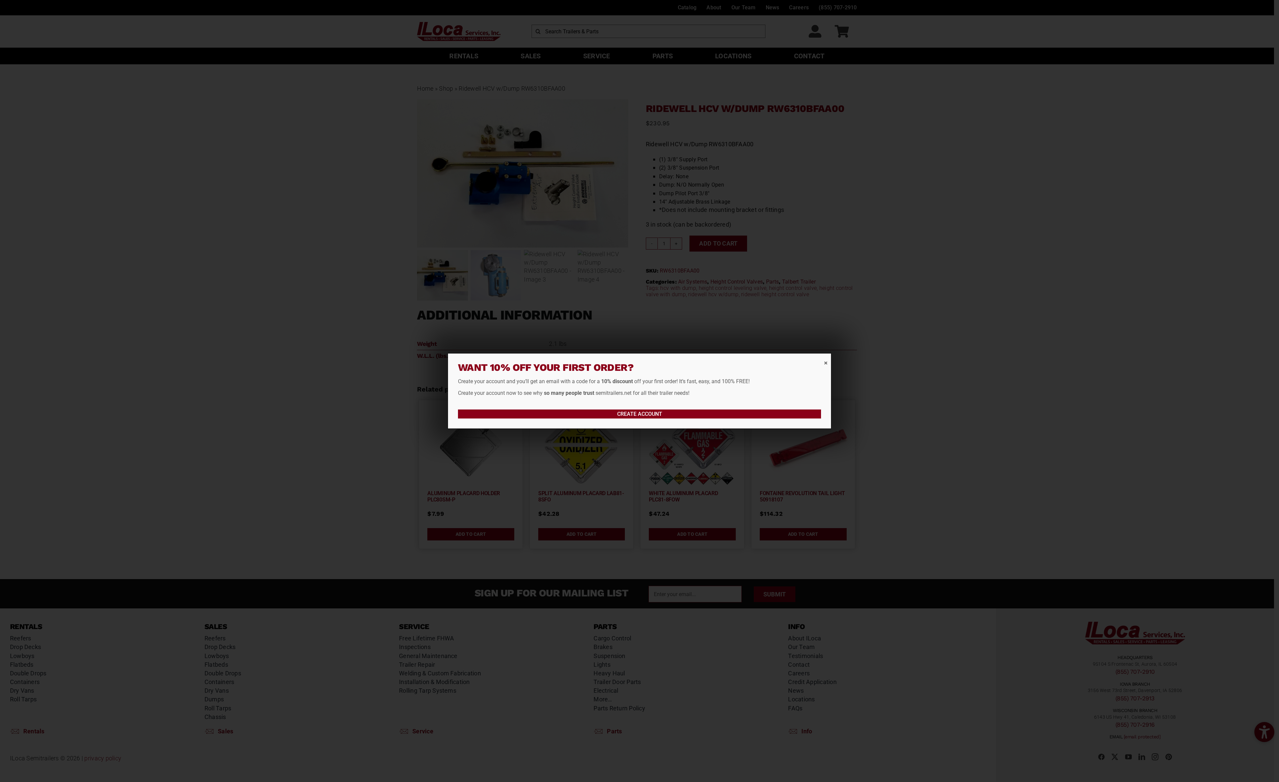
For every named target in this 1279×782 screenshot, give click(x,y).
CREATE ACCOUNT (639, 414)
